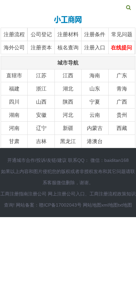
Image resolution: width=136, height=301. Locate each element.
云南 (94, 115)
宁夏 (94, 102)
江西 (68, 75)
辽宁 (41, 128)
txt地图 (125, 205)
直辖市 (14, 75)
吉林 (41, 141)
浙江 (41, 88)
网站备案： (27, 205)
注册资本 (41, 47)
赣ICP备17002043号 (60, 205)
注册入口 (94, 47)
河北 (68, 115)
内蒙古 (95, 128)
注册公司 (37, 193)
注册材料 (68, 34)
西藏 (122, 128)
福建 (14, 88)
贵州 (122, 115)
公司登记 (41, 34)
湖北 (68, 88)
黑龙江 (68, 141)
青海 (122, 88)
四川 (14, 102)
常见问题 (121, 34)
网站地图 (92, 205)
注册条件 (94, 34)
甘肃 (14, 141)
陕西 (68, 102)
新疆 (68, 128)
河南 (14, 128)
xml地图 (109, 205)
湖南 (14, 115)
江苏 (41, 75)
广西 (122, 102)
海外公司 (14, 47)
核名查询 (68, 47)
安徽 (41, 115)
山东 (94, 88)
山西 (41, 102)
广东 (122, 75)
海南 (94, 75)
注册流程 (14, 34)
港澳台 (95, 141)
